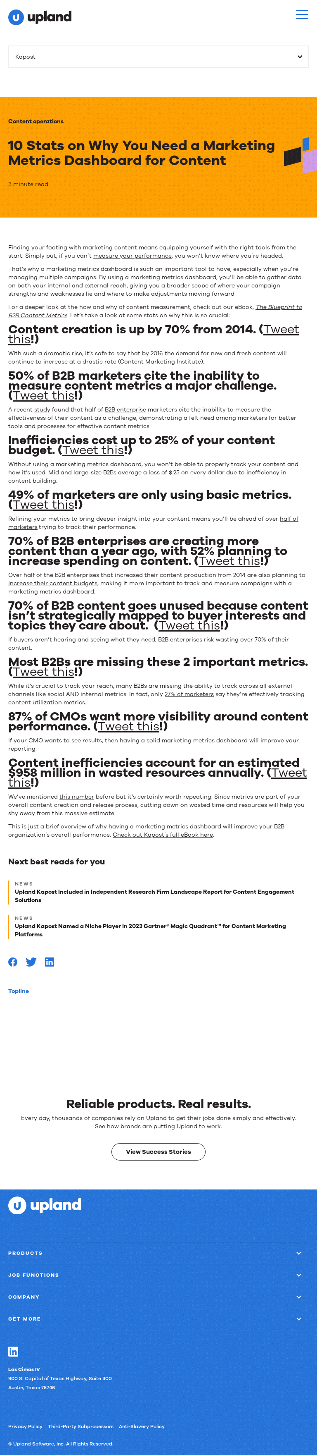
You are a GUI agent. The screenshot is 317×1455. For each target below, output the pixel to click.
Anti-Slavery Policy (142, 1426)
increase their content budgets (52, 583)
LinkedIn (13, 1351)
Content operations (36, 121)
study (42, 410)
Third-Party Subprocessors (81, 1426)
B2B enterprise (125, 410)
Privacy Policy (25, 1426)
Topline (18, 991)
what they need (133, 640)
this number (76, 797)
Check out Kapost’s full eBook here (163, 835)
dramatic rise (63, 353)
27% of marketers (189, 694)
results (92, 740)
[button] (302, 14)
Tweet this (43, 395)
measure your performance (132, 256)
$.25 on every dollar (197, 472)
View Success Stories (158, 1151)
